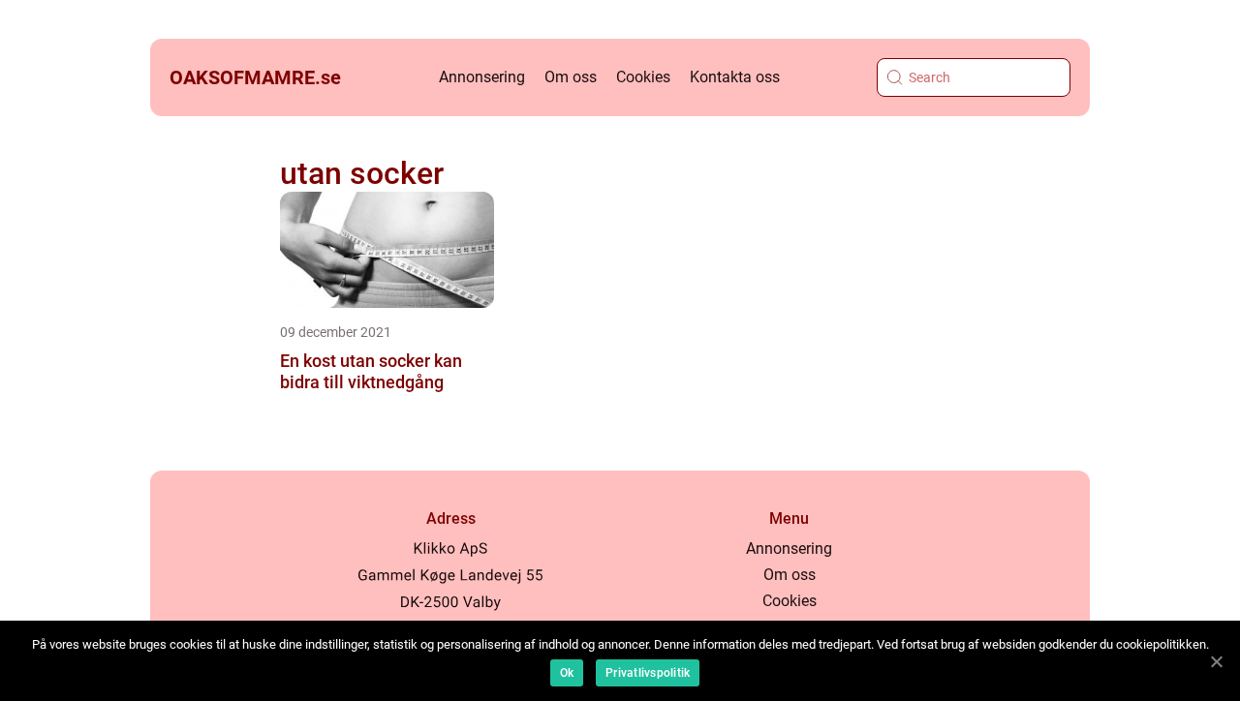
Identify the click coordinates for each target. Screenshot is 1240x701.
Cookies (643, 77)
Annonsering (482, 77)
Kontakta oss (735, 77)
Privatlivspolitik (647, 673)
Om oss (570, 77)
